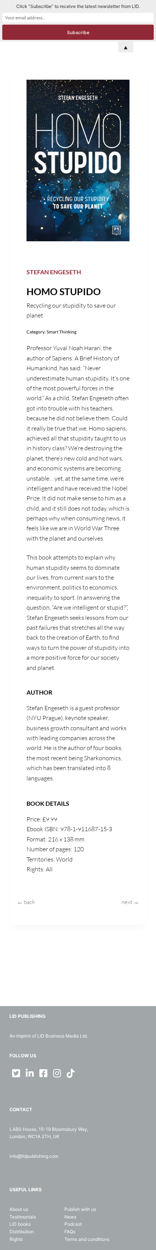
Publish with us (80, 1209)
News (70, 1217)
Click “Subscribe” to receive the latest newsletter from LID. (78, 6)
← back (26, 902)
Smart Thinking (61, 332)
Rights (16, 1239)
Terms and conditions (86, 1239)
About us (18, 1209)
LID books (20, 1224)
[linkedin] (30, 1073)
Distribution (21, 1231)
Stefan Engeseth (54, 271)
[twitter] (16, 1073)
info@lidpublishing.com (33, 1156)
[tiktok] (71, 1073)
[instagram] (57, 1073)
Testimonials (22, 1217)
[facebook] (43, 1073)
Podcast (73, 1224)
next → (130, 902)
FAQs (69, 1231)
